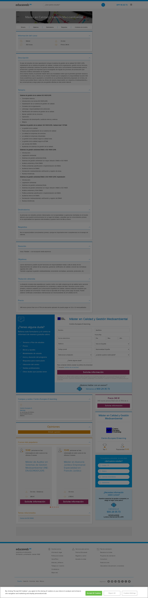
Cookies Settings (130, 593)
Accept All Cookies (94, 593)
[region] (74, 592)
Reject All (112, 593)
